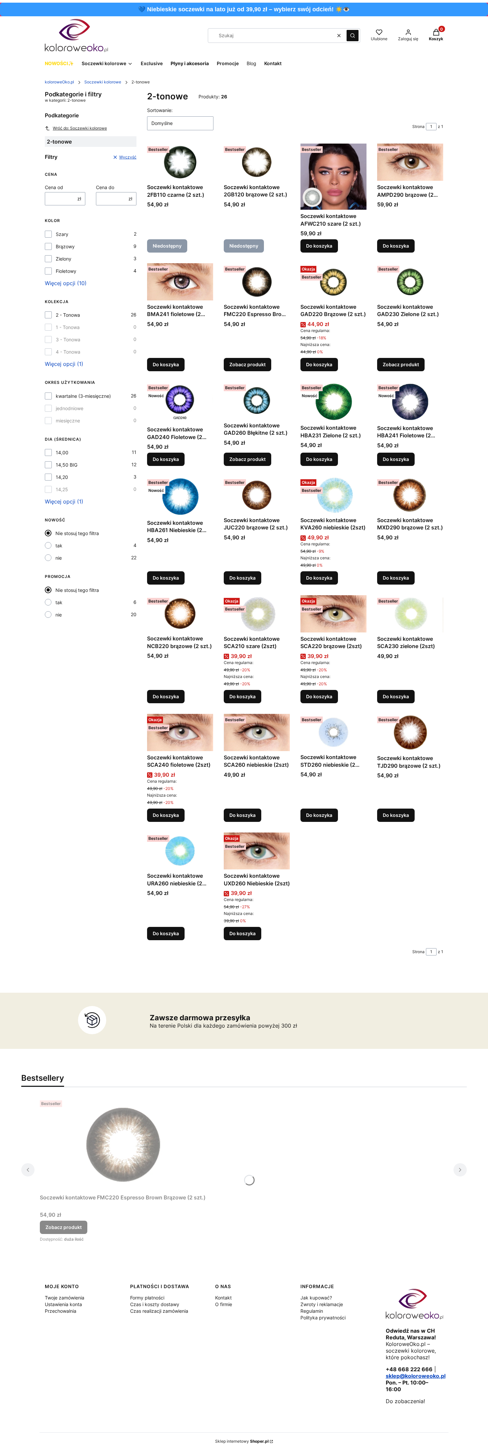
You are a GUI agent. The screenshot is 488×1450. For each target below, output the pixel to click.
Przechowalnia (60, 1311)
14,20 (62, 477)
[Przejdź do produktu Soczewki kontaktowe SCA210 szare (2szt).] (257, 613)
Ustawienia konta (63, 1304)
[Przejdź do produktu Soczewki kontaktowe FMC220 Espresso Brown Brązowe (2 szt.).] (257, 281)
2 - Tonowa (68, 315)
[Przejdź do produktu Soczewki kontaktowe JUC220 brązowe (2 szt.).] (257, 495)
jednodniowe (69, 408)
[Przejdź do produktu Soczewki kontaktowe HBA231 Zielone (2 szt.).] (333, 401)
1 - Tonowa (68, 327)
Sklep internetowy (242, 1441)
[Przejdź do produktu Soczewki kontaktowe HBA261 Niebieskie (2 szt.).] (180, 496)
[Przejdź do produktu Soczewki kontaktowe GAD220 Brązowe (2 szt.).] (333, 281)
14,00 (62, 452)
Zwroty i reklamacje (321, 1304)
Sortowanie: (160, 110)
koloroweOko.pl (59, 81)
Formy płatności (147, 1297)
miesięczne (68, 420)
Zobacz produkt (247, 364)
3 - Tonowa (68, 339)
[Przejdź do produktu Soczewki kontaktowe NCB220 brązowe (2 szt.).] (180, 613)
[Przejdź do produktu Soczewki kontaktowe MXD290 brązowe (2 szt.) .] (410, 495)
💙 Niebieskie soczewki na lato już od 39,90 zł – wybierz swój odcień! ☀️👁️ (244, 9)
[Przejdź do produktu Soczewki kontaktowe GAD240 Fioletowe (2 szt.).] (180, 402)
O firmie (223, 1304)
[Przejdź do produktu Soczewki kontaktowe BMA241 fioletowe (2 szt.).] (180, 281)
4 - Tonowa (68, 352)
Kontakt (223, 1297)
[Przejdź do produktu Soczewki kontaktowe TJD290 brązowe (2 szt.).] (410, 733)
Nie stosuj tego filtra (77, 533)
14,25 (62, 489)
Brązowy (65, 246)
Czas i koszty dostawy (154, 1304)
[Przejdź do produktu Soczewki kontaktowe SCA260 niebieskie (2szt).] (257, 732)
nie (58, 558)
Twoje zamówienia (64, 1297)
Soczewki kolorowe (102, 81)
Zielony (63, 259)
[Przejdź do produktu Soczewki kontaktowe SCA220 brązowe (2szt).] (333, 613)
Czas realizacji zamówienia (159, 1311)
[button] (353, 35)
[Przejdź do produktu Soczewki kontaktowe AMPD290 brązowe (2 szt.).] (410, 162)
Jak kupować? (316, 1297)
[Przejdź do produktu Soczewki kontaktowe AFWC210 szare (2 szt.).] (333, 177)
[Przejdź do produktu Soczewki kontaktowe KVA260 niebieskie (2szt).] (333, 495)
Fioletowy (66, 271)
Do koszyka (319, 246)
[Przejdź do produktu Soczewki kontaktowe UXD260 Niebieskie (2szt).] (257, 851)
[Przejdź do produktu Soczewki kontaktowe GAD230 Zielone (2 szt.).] (410, 281)
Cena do (105, 187)
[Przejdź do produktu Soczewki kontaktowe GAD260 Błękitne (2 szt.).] (257, 400)
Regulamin (311, 1311)
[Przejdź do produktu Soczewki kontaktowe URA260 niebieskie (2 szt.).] (180, 851)
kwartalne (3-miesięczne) (83, 396)
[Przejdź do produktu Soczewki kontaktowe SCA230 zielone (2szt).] (410, 613)
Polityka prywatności (323, 1317)
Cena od (54, 187)
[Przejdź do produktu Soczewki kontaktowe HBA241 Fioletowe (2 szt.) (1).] (410, 402)
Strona (418, 126)
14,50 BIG (66, 465)
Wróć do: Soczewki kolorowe (80, 128)
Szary (62, 234)
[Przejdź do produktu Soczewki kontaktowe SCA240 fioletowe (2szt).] (180, 732)
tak (58, 545)
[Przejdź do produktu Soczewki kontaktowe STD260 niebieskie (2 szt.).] (333, 732)
